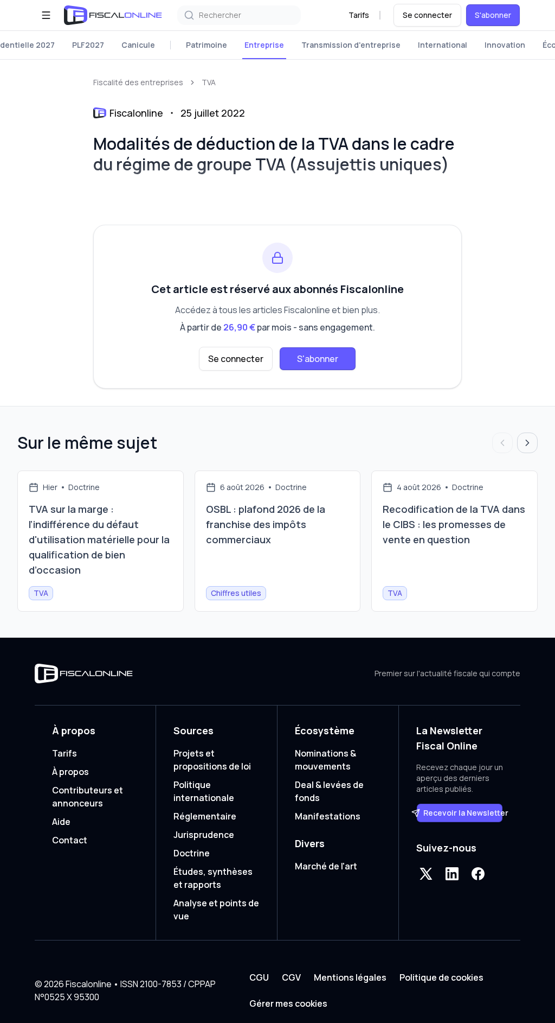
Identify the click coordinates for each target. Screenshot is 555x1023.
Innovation (505, 45)
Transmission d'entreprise (351, 45)
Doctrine (191, 853)
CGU (259, 977)
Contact (69, 840)
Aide (61, 822)
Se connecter (427, 15)
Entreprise (264, 45)
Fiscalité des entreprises (138, 82)
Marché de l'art (326, 866)
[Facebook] (478, 874)
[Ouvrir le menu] (46, 15)
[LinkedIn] (452, 874)
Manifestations (327, 816)
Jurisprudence (203, 835)
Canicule (138, 45)
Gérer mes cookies (288, 1003)
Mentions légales (350, 977)
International (442, 45)
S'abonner (493, 15)
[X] (426, 874)
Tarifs (359, 15)
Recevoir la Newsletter (463, 813)
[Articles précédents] (502, 443)
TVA (209, 82)
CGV (291, 977)
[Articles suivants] (527, 443)
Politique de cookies (441, 977)
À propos (70, 772)
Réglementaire (204, 816)
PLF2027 (88, 45)
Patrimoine (206, 45)
